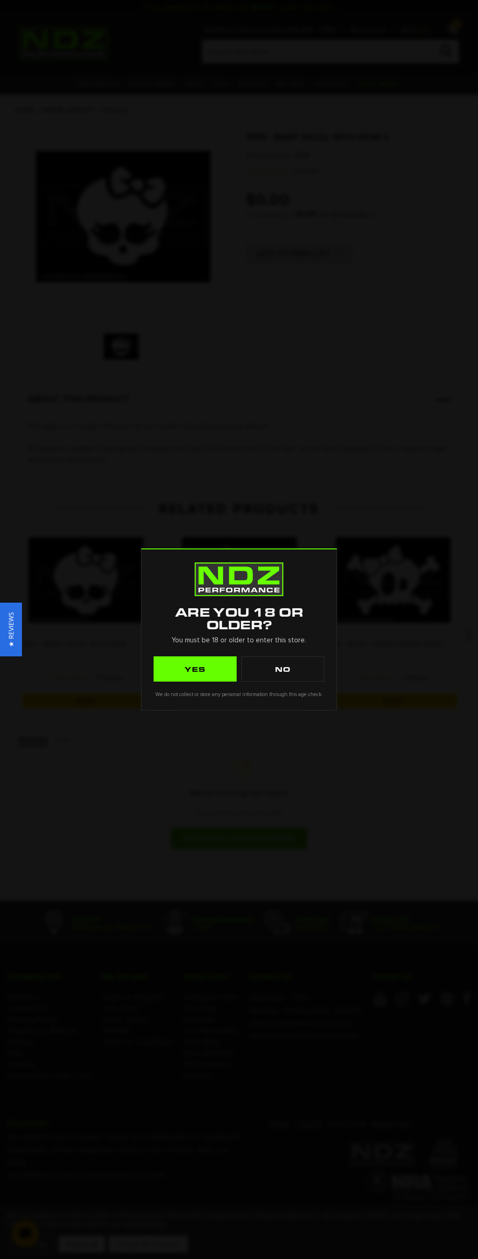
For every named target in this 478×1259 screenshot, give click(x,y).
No (283, 669)
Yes (195, 669)
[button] (11, 629)
